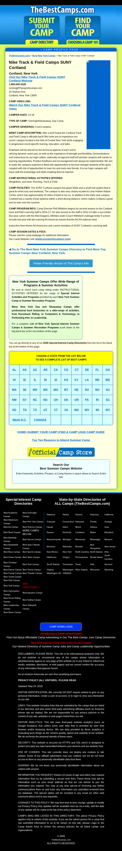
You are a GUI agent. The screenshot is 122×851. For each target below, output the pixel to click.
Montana (51, 546)
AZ (35, 369)
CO (66, 369)
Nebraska (67, 546)
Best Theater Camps (32, 573)
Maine (93, 532)
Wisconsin (95, 569)
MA (14, 389)
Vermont (108, 564)
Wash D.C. (19, 419)
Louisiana (79, 532)
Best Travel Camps (12, 577)
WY (107, 409)
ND (45, 399)
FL (97, 369)
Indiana (93, 527)
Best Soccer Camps (32, 539)
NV (87, 389)
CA (56, 369)
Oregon (66, 557)
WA (76, 409)
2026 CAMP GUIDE (92, 432)
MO (56, 389)
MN (35, 389)
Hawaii (50, 527)
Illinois (78, 527)
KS (66, 379)
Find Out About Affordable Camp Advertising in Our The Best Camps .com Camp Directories (61, 635)
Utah (92, 564)
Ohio (106, 552)
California (108, 514)
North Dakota (96, 552)
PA (87, 399)
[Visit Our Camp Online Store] (98, 61)
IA (55, 379)
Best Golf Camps (11, 585)
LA (87, 379)
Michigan (67, 539)
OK (66, 399)
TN (25, 409)
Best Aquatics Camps (33, 593)
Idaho (65, 527)
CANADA (40, 419)
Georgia (108, 521)
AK (25, 369)
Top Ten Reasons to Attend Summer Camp (61, 440)
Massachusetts (54, 539)
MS (45, 389)
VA (66, 409)
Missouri (108, 539)
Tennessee (68, 564)
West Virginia (81, 569)
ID (24, 379)
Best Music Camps (12, 612)
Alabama (51, 514)
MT (66, 389)
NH (97, 389)
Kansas (50, 532)
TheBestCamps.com (19, 55)
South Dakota (53, 564)
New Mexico (52, 552)
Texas (78, 564)
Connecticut (68, 521)
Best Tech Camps (31, 564)
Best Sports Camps (32, 552)
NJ (108, 389)
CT (77, 369)
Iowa (106, 527)
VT (56, 409)
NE (77, 389)
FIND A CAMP (68, 432)
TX (35, 409)
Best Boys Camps (12, 552)
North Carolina (82, 552)
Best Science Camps (32, 527)
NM (14, 399)
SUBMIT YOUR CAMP (42, 432)
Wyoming (108, 569)
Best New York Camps (43, 55)
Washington (68, 569)
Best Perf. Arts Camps (33, 521)
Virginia (50, 569)
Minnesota (80, 539)
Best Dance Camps (13, 569)
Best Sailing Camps (32, 600)
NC (35, 399)
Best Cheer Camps (12, 557)
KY (77, 379)
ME (97, 379)
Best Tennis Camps (32, 569)
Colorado (51, 521)
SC (108, 399)
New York (67, 552)
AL (14, 369)
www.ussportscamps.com (53, 239)
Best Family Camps (13, 573)
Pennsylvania (81, 557)
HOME (21, 432)
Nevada (79, 546)
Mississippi (95, 539)
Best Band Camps (12, 532)
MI (24, 389)
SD (14, 409)
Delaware (79, 521)
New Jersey (109, 546)
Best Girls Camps (12, 580)
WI (97, 409)
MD (107, 379)
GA (108, 369)
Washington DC (54, 573)
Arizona (78, 514)
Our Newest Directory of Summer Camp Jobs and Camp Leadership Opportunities (61, 644)
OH (56, 399)
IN (45, 379)
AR (45, 369)
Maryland (108, 532)
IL (35, 379)
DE (87, 369)
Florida (93, 521)
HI (14, 379)
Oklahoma (51, 557)
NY (25, 399)
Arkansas (94, 514)
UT (45, 409)
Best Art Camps (11, 527)
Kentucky (67, 532)
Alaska (66, 514)
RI (97, 399)
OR (76, 399)
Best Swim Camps (31, 557)
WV (87, 409)
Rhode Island (96, 557)
